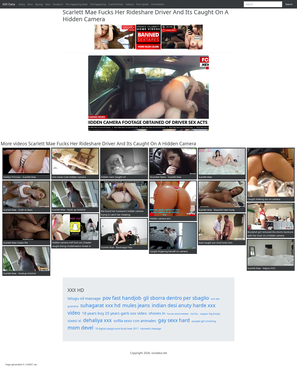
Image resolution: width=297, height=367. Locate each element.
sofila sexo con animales (135, 320)
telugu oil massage (84, 298)
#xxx (30, 4)
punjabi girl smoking (204, 321)
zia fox (194, 313)
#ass (47, 4)
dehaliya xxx (97, 320)
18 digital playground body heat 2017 (117, 328)
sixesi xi (74, 320)
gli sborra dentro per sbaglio (176, 297)
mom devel (80, 327)
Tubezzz (129, 4)
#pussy (39, 4)
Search (289, 4)
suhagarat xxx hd (100, 305)
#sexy (22, 4)
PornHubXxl (157, 4)
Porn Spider (142, 4)
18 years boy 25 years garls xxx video (114, 313)
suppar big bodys (210, 313)
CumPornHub (115, 4)
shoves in (157, 313)
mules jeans (136, 305)
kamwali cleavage (150, 328)
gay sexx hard (174, 320)
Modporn (58, 4)
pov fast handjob (122, 297)
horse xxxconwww (178, 313)
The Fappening (98, 4)
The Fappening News (76, 4)
